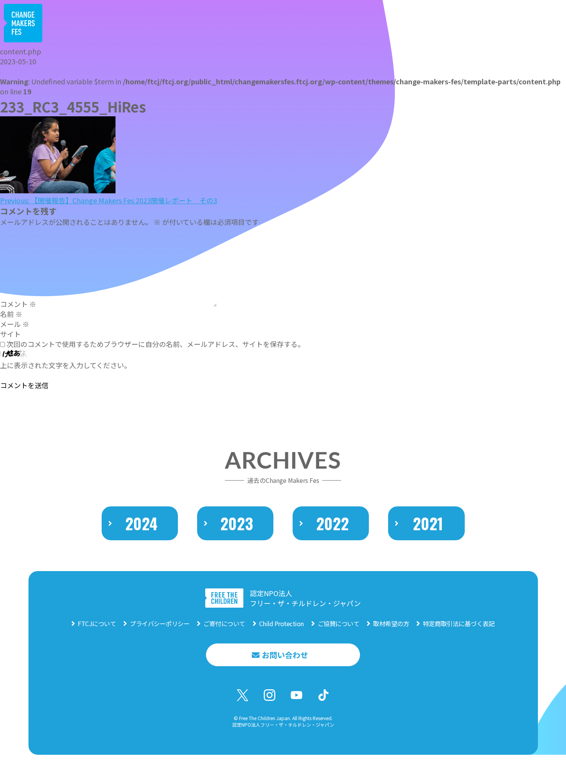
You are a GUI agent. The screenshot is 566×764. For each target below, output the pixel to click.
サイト (10, 334)
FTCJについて (97, 623)
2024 (141, 523)
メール (14, 324)
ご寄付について (224, 623)
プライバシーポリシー (159, 623)
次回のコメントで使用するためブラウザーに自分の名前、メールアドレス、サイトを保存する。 (156, 344)
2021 (428, 523)
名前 (11, 314)
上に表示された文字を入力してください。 (65, 365)
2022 (332, 523)
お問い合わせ (285, 654)
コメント (18, 304)
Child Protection (281, 623)
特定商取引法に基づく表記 (458, 623)
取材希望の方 (391, 623)
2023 (236, 523)
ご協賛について (339, 623)
